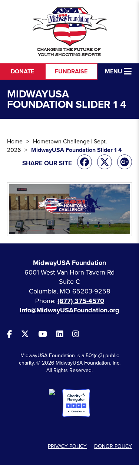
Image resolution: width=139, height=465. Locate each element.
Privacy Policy (67, 446)
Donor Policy (113, 446)
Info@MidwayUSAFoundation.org (69, 310)
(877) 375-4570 (80, 301)
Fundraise (71, 71)
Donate (22, 71)
